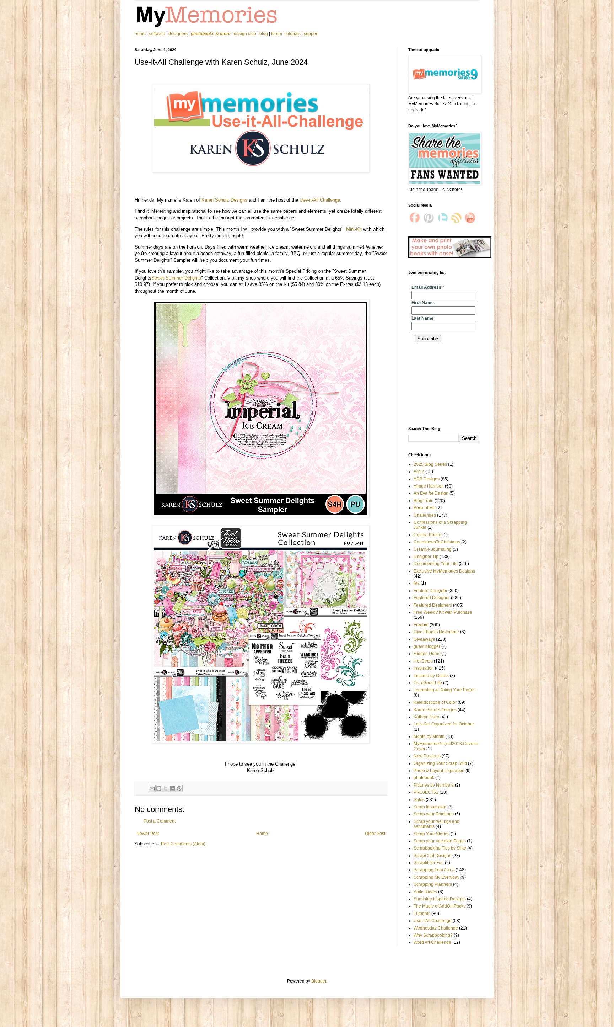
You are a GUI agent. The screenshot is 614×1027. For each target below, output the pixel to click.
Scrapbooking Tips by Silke (440, 848)
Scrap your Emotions (434, 814)
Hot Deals (423, 661)
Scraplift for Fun (429, 862)
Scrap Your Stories (431, 833)
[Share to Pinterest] (179, 788)
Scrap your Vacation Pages (440, 841)
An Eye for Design (431, 493)
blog (263, 33)
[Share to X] (165, 788)
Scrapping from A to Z (434, 869)
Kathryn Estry (426, 716)
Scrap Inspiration (430, 806)
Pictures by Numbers (434, 785)
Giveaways (424, 639)
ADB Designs (427, 479)
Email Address (427, 287)
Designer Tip (426, 556)
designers (178, 33)
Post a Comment (160, 821)
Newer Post (147, 833)
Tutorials (422, 913)
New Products (427, 756)
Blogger (318, 981)
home (141, 33)
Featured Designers (433, 605)
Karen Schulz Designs (224, 200)
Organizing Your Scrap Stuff (440, 763)
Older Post (375, 833)
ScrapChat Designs (432, 855)
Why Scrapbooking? (433, 935)
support (311, 33)
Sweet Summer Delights (176, 278)
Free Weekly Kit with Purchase (443, 612)
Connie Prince (427, 534)
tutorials (293, 33)
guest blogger (427, 646)
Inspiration (424, 668)
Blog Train (423, 500)
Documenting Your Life (436, 563)
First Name (422, 302)
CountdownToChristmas (437, 541)
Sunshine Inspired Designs (440, 898)
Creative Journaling (433, 549)
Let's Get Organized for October (444, 724)
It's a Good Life (428, 682)
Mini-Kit (354, 229)
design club (245, 33)
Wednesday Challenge (436, 928)
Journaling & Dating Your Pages (444, 689)
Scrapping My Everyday (436, 877)
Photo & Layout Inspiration (439, 770)
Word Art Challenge (432, 942)
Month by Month (429, 736)
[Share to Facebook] (172, 788)
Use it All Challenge (433, 920)
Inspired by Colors (431, 675)
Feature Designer (430, 590)
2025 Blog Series (430, 464)
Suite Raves (425, 891)
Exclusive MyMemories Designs (444, 571)
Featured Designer (432, 597)
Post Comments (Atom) (183, 843)
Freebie (421, 624)
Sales (419, 799)
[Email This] (152, 788)
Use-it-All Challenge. (320, 200)
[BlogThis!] (158, 788)
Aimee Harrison (429, 486)
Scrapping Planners (433, 884)
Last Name (422, 318)
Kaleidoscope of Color (435, 702)
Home (262, 833)
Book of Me (424, 507)
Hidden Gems (427, 653)
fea (417, 583)
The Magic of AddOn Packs (439, 906)
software (157, 33)
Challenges (425, 515)
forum (276, 33)
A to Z (419, 471)
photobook (424, 777)
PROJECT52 (426, 792)
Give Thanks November (436, 631)
